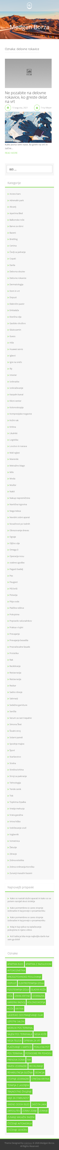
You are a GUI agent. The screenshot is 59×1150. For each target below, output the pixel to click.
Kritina (13, 426)
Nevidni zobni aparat (20, 517)
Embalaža (14, 310)
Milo (12, 472)
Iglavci (13, 355)
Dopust (13, 297)
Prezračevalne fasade (20, 646)
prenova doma (16, 1059)
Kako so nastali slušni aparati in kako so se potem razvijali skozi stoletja (29, 900)
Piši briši (13, 588)
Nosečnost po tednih (20, 523)
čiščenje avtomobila (19, 1123)
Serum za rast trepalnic (21, 717)
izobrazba (38, 995)
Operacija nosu (17, 556)
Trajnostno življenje (19, 1091)
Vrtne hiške (15, 821)
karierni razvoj (16, 1002)
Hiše (12, 342)
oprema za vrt (32, 1040)
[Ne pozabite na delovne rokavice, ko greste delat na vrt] (28, 73)
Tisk (11, 795)
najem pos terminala (19, 1034)
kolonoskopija (36, 1002)
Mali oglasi (15, 452)
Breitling (14, 239)
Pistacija (13, 594)
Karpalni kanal (16, 394)
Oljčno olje (15, 543)
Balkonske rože (17, 219)
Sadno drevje (16, 692)
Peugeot (14, 582)
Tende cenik (15, 789)
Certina (13, 245)
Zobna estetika (17, 860)
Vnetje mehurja (17, 808)
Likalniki (13, 433)
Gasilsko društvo (18, 323)
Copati (13, 258)
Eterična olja (15, 316)
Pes (11, 575)
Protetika (14, 653)
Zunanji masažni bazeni (21, 873)
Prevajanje (15, 633)
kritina (19, 1008)
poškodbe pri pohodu (38, 1053)
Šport (12, 750)
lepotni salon (15, 1021)
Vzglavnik (14, 834)
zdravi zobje (29, 1110)
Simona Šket (16, 724)
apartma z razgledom (38, 964)
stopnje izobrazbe (18, 1078)
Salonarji (14, 698)
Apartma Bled (16, 213)
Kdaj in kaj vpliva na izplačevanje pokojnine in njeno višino (24, 928)
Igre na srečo (16, 362)
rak (29, 1059)
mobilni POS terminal (20, 1027)
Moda (12, 478)
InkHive (28, 1142)
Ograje (13, 536)
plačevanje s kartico (19, 1046)
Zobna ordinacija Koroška (22, 866)
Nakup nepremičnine (20, 498)
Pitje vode (14, 601)
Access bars (15, 193)
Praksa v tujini (16, 627)
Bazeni (13, 232)
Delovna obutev (17, 271)
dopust (11, 983)
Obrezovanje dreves (19, 530)
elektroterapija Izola (31, 983)
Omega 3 (14, 549)
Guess (12, 336)
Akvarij (13, 206)
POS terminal (15, 1053)
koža (10, 1008)
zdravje (43, 1110)
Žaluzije (13, 847)
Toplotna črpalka (18, 802)
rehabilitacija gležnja (20, 1072)
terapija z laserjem (18, 1085)
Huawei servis (16, 349)
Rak (11, 659)
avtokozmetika (16, 970)
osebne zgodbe (17, 562)
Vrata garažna (16, 814)
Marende (14, 459)
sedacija (39, 1072)
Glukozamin (15, 329)
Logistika (14, 439)
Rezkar (13, 685)
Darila (12, 265)
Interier (13, 375)
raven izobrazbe (17, 1066)
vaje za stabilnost (18, 1097)
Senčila (13, 711)
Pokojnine (14, 614)
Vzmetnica (15, 840)
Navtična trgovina (18, 504)
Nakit (12, 491)
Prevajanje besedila (19, 640)
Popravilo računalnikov (21, 620)
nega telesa (14, 1040)
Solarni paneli (16, 737)
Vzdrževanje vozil (18, 827)
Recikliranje (15, 666)
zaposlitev (13, 1110)
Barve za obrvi (16, 226)
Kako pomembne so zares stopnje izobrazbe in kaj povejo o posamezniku (26, 909)
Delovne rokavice (18, 278)
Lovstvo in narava (18, 446)
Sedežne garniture (18, 705)
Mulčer (13, 485)
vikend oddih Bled (18, 1104)
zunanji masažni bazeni (21, 1117)
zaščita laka (39, 1104)
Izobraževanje (16, 387)
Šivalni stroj (15, 730)
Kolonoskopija (16, 407)
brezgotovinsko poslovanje (24, 976)
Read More (11, 152)
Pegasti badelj (16, 569)
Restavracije (15, 679)
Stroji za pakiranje (18, 776)
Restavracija (15, 672)
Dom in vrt (15, 290)
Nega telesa (15, 510)
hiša (9, 995)
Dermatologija (16, 284)
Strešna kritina (17, 769)
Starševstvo (15, 756)
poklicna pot (41, 1046)
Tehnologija (15, 782)
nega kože (40, 1034)
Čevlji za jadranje (18, 252)
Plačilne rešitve (17, 607)
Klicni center (15, 400)
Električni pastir (17, 303)
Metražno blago (17, 465)
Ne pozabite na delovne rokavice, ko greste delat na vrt (26, 97)
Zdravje (13, 853)
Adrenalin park (17, 200)
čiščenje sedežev (17, 1129)
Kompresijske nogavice (21, 413)
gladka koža (38, 989)
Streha (13, 763)
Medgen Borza (29, 27)
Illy (11, 368)
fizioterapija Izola (18, 989)
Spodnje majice (17, 743)
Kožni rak (14, 420)
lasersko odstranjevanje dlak (25, 1015)
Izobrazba (14, 381)
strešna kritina (40, 1078)
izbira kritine (22, 995)
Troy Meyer (46, 107)
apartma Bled (15, 964)
